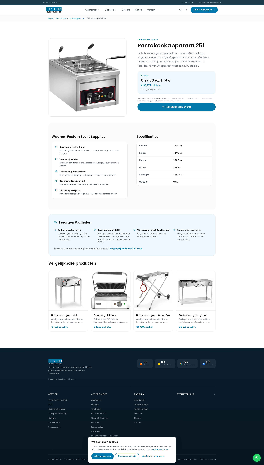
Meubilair (95, 404)
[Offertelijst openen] (186, 9)
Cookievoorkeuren (208, 459)
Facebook (62, 379)
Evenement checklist (57, 400)
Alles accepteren (102, 456)
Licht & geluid (97, 427)
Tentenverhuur (140, 409)
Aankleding (96, 400)
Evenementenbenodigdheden (104, 436)
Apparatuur (96, 431)
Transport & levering (57, 413)
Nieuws (138, 10)
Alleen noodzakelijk (127, 456)
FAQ (50, 404)
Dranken (95, 422)
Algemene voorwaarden (187, 459)
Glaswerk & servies (99, 418)
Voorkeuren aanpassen (153, 456)
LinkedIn (71, 379)
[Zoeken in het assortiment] (180, 10)
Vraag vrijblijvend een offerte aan (125, 248)
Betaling (52, 418)
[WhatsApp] (257, 458)
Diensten (109, 10)
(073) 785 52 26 (187, 2)
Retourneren (54, 422)
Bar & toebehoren (99, 413)
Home (50, 18)
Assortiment (91, 10)
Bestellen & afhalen (56, 409)
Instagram (52, 379)
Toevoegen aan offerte (178, 106)
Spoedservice (54, 427)
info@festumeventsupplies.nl (210, 2)
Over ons (125, 10)
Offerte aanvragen (203, 9)
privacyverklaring (161, 449)
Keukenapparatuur (76, 18)
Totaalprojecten (141, 404)
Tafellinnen (96, 409)
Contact (151, 10)
